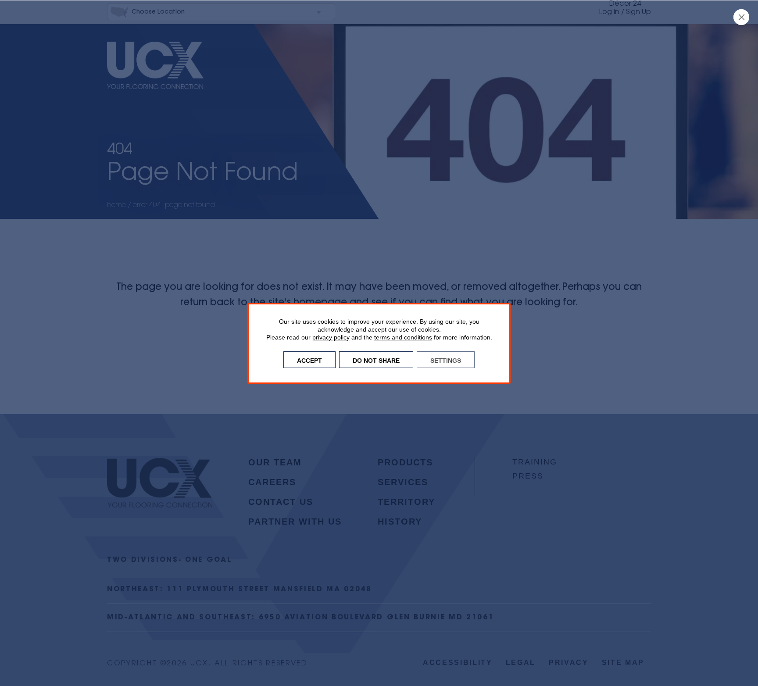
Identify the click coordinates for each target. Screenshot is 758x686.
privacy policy (331, 337)
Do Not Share (376, 359)
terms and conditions (403, 337)
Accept (309, 359)
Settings (445, 359)
